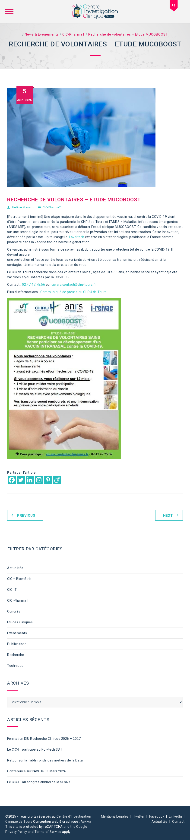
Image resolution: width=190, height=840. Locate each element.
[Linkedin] (30, 480)
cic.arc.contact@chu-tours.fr (74, 284)
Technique (15, 665)
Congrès (13, 611)
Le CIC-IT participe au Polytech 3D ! (34, 749)
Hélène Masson (23, 207)
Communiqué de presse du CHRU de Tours (73, 292)
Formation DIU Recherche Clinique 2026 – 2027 (44, 738)
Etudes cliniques (20, 622)
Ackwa (86, 821)
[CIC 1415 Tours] (95, 11)
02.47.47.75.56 (33, 284)
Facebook (156, 816)
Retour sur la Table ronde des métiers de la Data (45, 760)
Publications (16, 644)
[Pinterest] (48, 480)
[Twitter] (21, 480)
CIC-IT (12, 589)
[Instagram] (39, 480)
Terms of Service (48, 832)
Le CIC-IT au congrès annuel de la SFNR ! (38, 782)
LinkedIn (175, 816)
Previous (26, 515)
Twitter (139, 816)
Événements (17, 633)
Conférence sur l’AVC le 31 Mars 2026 (36, 771)
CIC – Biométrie (19, 579)
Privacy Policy (16, 832)
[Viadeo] (57, 480)
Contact (178, 821)
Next (168, 515)
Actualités (15, 568)
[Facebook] (12, 480)
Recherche (15, 655)
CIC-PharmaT (52, 207)
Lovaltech (76, 237)
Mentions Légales (115, 816)
